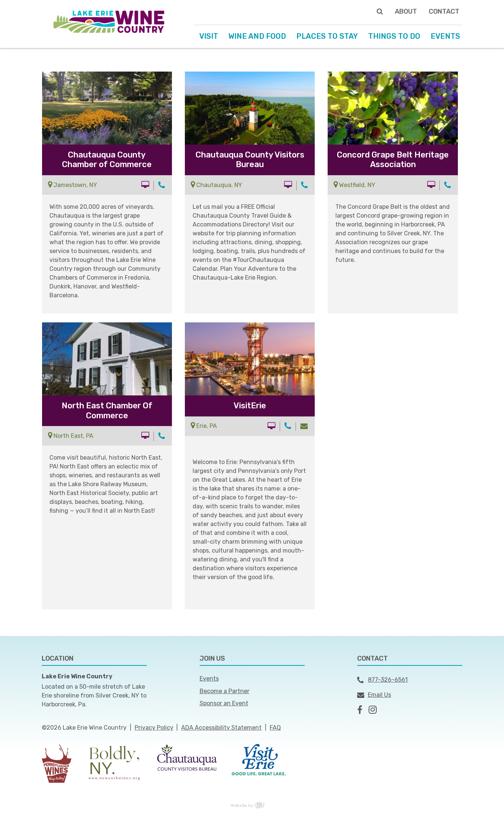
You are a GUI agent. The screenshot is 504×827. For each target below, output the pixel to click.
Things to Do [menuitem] (394, 36)
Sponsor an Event (224, 703)
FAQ (275, 727)
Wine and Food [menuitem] (257, 36)
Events (209, 678)
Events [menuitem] (445, 36)
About (406, 11)
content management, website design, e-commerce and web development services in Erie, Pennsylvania (252, 804)
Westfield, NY (356, 184)
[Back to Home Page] (108, 21)
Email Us (379, 694)
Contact (444, 11)
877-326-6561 (388, 679)
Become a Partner (224, 691)
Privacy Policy (154, 727)
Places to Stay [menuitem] (327, 36)
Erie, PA (206, 425)
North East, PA (72, 435)
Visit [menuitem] (208, 36)
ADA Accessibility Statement (221, 727)
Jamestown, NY (74, 184)
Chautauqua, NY (218, 184)
